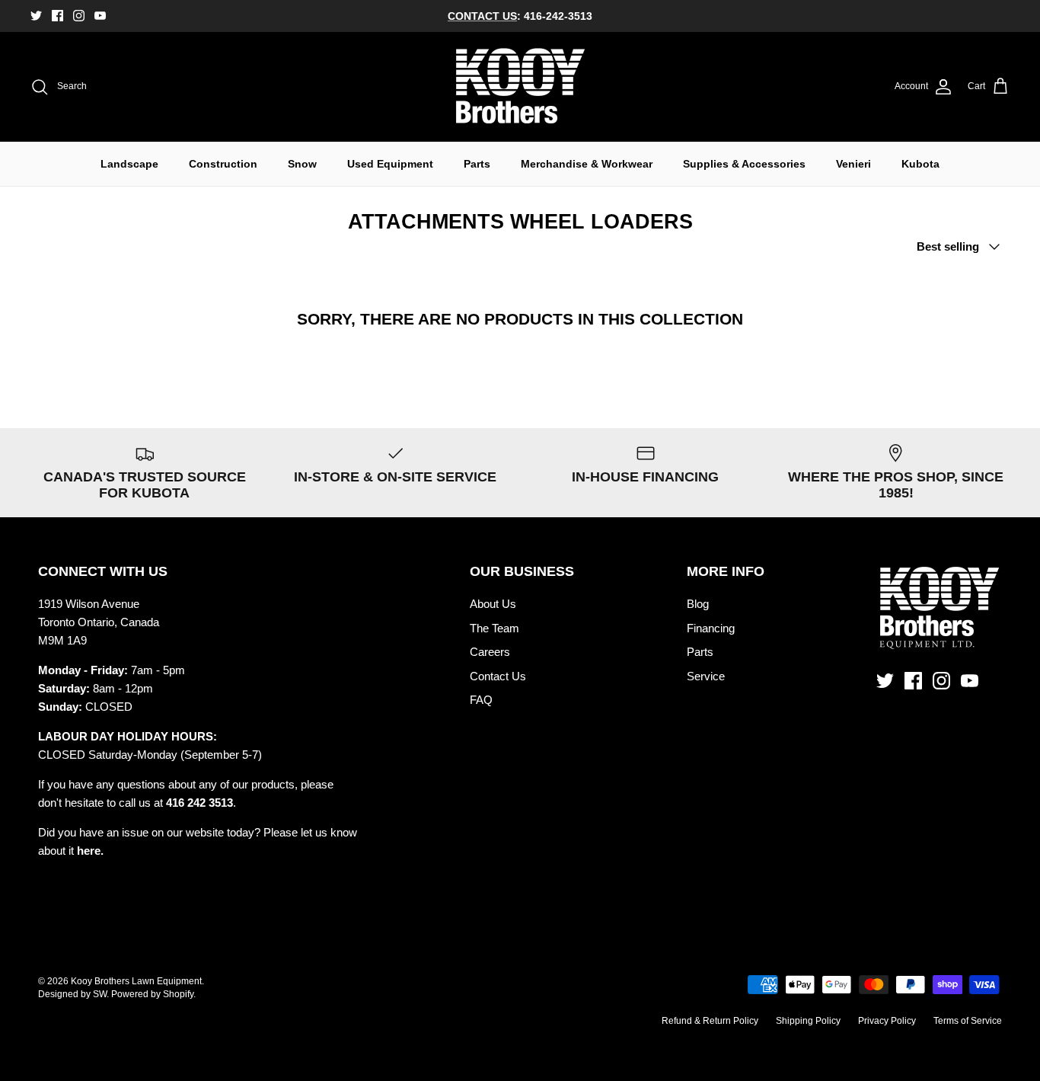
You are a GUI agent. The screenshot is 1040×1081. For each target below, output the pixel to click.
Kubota (920, 164)
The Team (494, 628)
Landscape (129, 164)
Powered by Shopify (152, 994)
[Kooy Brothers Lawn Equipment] (520, 86)
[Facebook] (57, 15)
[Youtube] (100, 15)
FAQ (481, 699)
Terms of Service (967, 1020)
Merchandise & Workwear (586, 164)
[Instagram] (79, 15)
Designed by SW (72, 994)
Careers (490, 651)
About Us (493, 603)
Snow (302, 164)
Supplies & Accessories (744, 164)
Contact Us (498, 676)
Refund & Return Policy (710, 1020)
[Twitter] (36, 15)
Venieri (853, 164)
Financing (711, 628)
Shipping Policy (808, 1020)
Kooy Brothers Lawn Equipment (136, 981)
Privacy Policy (887, 1020)
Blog (698, 603)
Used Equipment (390, 164)
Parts (477, 164)
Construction (223, 164)
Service (706, 676)
